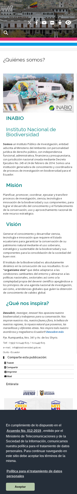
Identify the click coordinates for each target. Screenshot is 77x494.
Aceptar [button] (20, 486)
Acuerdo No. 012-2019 (24, 431)
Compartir (12, 367)
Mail (9, 376)
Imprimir (12, 371)
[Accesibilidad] (60, 23)
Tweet (10, 362)
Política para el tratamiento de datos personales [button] (34, 473)
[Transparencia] (68, 23)
